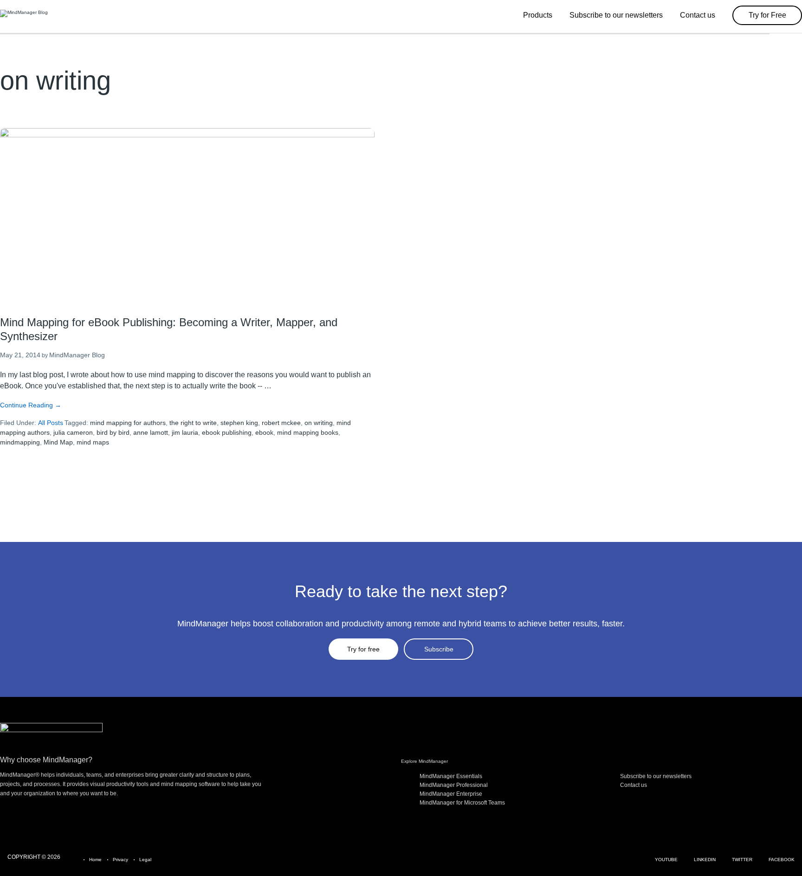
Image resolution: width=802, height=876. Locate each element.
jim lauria (185, 432)
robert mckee (281, 422)
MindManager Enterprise (451, 794)
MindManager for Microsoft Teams (462, 802)
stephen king (239, 422)
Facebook (782, 859)
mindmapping (20, 442)
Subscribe (438, 649)
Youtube (666, 859)
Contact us (633, 785)
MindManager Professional (454, 785)
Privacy (120, 859)
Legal (145, 859)
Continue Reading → (30, 405)
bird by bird (113, 432)
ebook (264, 432)
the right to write (193, 422)
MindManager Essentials (451, 776)
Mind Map (58, 442)
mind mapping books (307, 432)
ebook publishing (227, 432)
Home (95, 859)
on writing (318, 422)
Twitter (742, 859)
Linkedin (705, 859)
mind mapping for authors (128, 422)
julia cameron (73, 432)
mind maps (93, 442)
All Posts (50, 422)
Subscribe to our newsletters (656, 776)
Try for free (363, 649)
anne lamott (150, 432)
